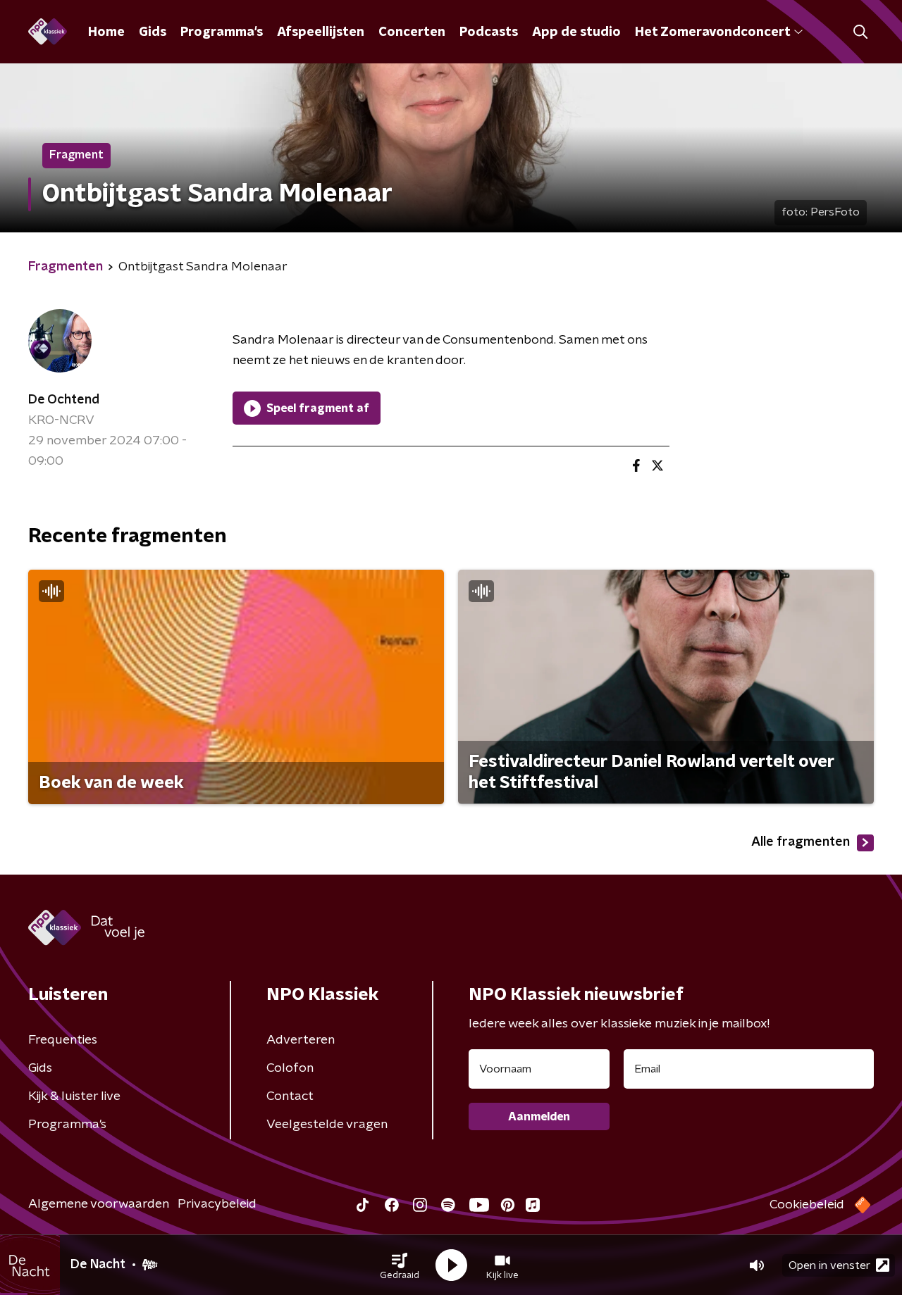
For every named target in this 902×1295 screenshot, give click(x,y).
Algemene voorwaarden (98, 1204)
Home (106, 32)
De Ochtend (63, 400)
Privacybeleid (217, 1204)
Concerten (411, 32)
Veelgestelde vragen (327, 1124)
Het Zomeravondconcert (712, 32)
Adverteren (300, 1040)
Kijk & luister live (74, 1096)
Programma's (221, 32)
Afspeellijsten (320, 32)
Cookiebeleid (807, 1205)
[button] (399, 1265)
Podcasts (488, 32)
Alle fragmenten (800, 842)
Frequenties (62, 1040)
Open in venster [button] (829, 1265)
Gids (152, 32)
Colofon (290, 1068)
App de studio (576, 32)
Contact (290, 1096)
